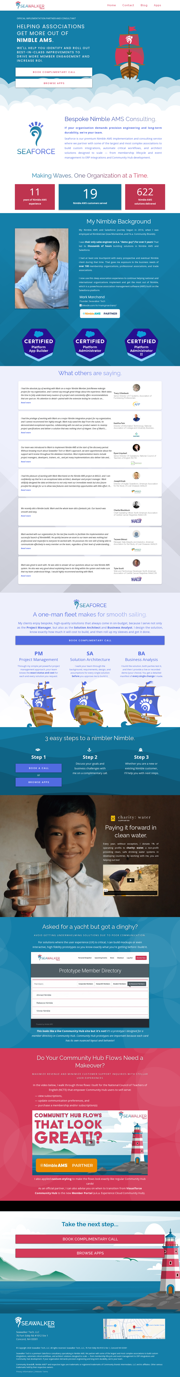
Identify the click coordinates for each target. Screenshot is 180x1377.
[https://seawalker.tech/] (30, 5)
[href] (134, 1329)
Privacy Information (24, 1371)
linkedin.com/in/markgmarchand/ (99, 305)
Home (111, 5)
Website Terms (41, 1371)
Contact (128, 5)
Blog (144, 5)
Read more (26, 402)
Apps (157, 5)
